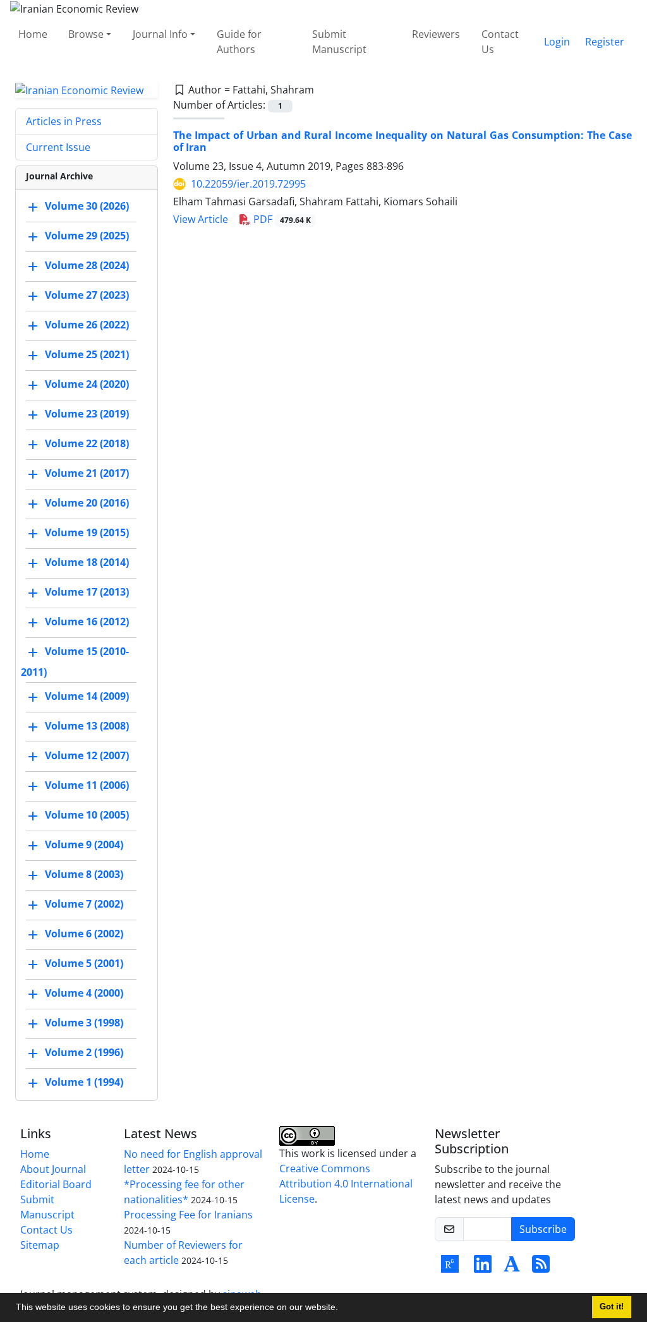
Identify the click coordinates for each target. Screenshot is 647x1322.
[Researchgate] (450, 1268)
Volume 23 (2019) (87, 414)
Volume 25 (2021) (87, 355)
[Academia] (511, 1268)
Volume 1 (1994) (84, 1083)
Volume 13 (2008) (87, 726)
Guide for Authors (239, 41)
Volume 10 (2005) (87, 815)
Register (604, 42)
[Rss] (541, 1268)
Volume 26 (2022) (87, 325)
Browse (86, 34)
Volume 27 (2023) (87, 296)
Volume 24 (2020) (87, 385)
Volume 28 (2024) (87, 266)
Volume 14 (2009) (87, 697)
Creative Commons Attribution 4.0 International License (346, 1184)
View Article (200, 219)
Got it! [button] (612, 1306)
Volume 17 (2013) (87, 592)
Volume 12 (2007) (87, 756)
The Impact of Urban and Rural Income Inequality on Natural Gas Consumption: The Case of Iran (402, 141)
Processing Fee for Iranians (188, 1215)
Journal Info (160, 34)
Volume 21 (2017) (87, 474)
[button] (342, 1309)
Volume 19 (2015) (87, 533)
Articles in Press (64, 121)
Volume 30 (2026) (87, 206)
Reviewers (436, 34)
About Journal (53, 1169)
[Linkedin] (483, 1268)
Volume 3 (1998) (84, 1023)
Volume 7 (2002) (84, 904)
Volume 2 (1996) (84, 1053)
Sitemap (39, 1245)
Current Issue (58, 147)
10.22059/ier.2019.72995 (248, 184)
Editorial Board (56, 1184)
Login (557, 42)
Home (32, 34)
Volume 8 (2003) (84, 875)
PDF (281, 219)
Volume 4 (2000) (84, 994)
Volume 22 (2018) (87, 444)
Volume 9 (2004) (84, 845)
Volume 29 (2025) (87, 236)
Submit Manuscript (339, 41)
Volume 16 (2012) (87, 622)
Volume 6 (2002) (84, 934)
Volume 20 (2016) (87, 503)
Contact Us (500, 41)
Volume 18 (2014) (87, 563)
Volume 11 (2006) (87, 786)
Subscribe (543, 1229)
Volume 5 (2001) (84, 964)
